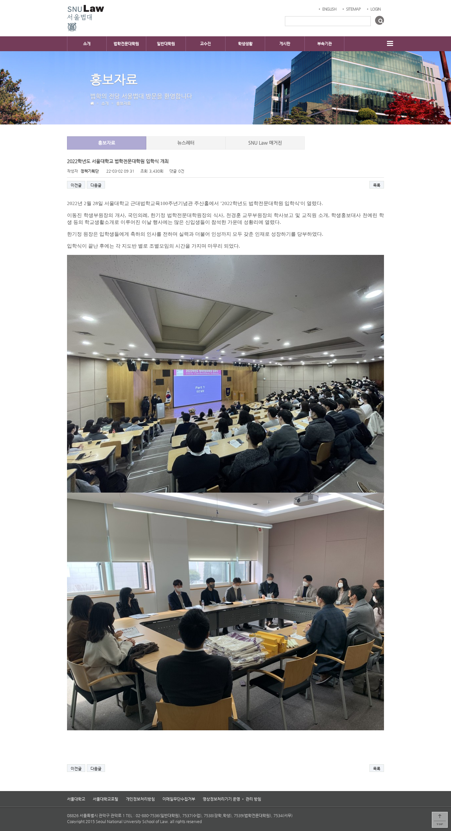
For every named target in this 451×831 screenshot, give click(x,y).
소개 (86, 43)
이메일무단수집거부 (178, 799)
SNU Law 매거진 (265, 142)
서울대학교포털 (105, 799)
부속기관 (324, 43)
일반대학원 (166, 43)
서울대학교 (76, 799)
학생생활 (245, 43)
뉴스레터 (185, 142)
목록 (376, 185)
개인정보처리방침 (140, 799)
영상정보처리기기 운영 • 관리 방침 (232, 799)
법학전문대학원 (126, 43)
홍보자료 (106, 142)
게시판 (284, 43)
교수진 (205, 43)
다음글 (95, 185)
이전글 (76, 185)
